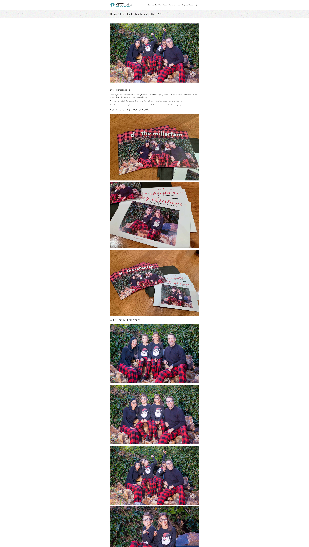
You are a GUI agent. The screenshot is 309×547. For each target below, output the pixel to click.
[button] (196, 5)
